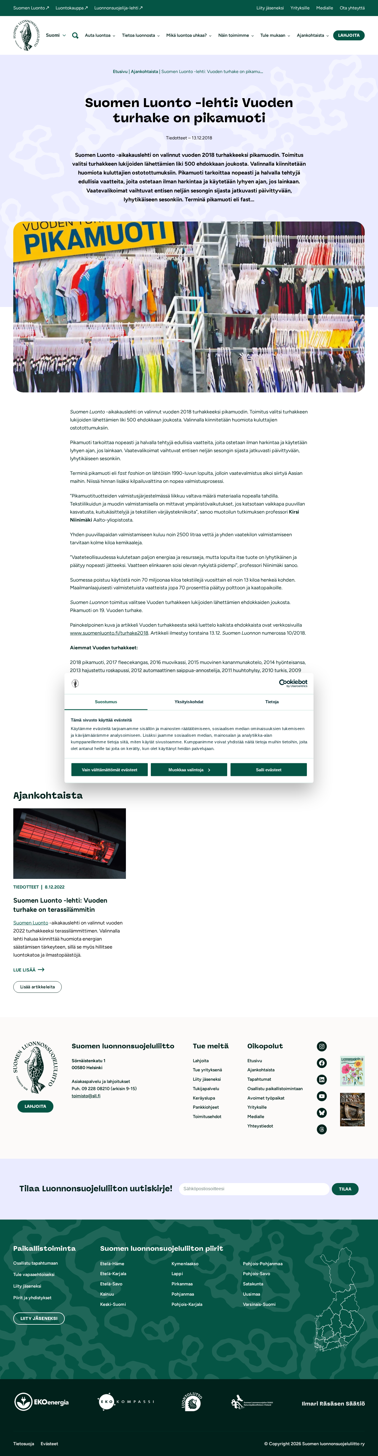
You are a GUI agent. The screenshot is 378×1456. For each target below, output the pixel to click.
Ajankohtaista (144, 71)
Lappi (177, 1273)
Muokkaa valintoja (186, 769)
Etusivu (120, 71)
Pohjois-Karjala (187, 1304)
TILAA (345, 1189)
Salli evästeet (268, 769)
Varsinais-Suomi (259, 1304)
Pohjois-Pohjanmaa (263, 1263)
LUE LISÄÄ (24, 970)
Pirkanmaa (182, 1283)
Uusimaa (251, 1294)
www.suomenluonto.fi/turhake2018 (109, 633)
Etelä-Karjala (113, 1273)
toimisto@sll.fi (86, 1095)
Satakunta (253, 1283)
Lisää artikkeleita (37, 986)
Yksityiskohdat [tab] (189, 701)
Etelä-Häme (112, 1263)
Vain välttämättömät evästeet (109, 769)
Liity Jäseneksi (39, 1318)
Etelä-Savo (111, 1283)
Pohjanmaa (183, 1294)
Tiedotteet (26, 887)
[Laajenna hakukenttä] (75, 35)
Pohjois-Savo (256, 1273)
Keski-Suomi (113, 1304)
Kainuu (107, 1294)
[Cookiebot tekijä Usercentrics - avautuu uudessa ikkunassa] (283, 683)
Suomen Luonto (30, 923)
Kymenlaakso (185, 1263)
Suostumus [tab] (106, 701)
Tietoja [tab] (272, 701)
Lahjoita (349, 35)
